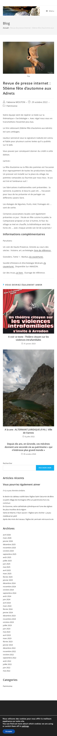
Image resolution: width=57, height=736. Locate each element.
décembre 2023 (9, 615)
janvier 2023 (8, 645)
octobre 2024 (8, 589)
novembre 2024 (9, 586)
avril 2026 (7, 534)
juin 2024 (6, 599)
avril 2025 (7, 570)
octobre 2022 (8, 654)
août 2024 (7, 596)
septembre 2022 (9, 657)
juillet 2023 (7, 625)
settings (25, 726)
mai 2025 (6, 567)
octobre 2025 (8, 551)
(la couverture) (36, 256)
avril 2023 (7, 635)
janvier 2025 (8, 580)
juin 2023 (6, 628)
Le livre (19, 272)
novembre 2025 (9, 547)
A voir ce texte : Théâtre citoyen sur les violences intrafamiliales (28, 338)
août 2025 (7, 557)
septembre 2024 (9, 593)
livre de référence (42, 250)
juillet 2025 (7, 560)
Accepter (8, 731)
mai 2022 (6, 671)
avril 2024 (7, 602)
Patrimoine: (12, 106)
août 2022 (7, 661)
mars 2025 (7, 573)
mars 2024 (7, 606)
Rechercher (7, 463)
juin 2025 (6, 564)
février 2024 (7, 609)
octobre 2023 (8, 622)
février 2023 (7, 641)
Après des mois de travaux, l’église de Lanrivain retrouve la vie (28, 519)
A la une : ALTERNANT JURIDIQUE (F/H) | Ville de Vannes (28, 431)
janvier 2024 (8, 612)
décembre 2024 (9, 583)
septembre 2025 (9, 554)
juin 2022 (6, 667)
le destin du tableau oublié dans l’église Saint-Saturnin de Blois (28, 496)
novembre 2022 (9, 651)
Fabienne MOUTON (16, 102)
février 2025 (7, 577)
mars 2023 (7, 638)
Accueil (6, 28)
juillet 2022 (7, 664)
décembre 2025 (9, 544)
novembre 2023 (9, 619)
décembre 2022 (9, 648)
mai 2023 (6, 632)
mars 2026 (7, 538)
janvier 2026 (8, 541)
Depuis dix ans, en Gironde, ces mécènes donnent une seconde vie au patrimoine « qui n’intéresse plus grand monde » (28, 447)
